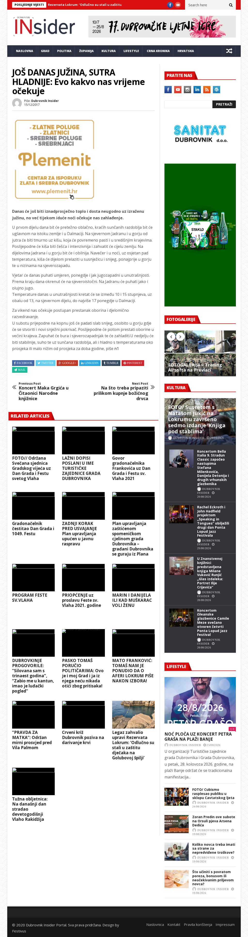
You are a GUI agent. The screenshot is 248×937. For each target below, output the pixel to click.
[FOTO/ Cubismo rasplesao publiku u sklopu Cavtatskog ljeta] (176, 797)
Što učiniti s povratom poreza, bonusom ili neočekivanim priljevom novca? (213, 877)
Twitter (47, 363)
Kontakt (173, 924)
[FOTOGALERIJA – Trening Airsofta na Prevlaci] (200, 353)
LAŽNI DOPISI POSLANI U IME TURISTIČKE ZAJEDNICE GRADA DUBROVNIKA (81, 468)
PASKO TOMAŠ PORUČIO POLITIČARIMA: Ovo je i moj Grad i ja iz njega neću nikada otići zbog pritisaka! (83, 673)
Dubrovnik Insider (45, 101)
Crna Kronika (158, 51)
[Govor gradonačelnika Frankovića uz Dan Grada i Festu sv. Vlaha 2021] (133, 440)
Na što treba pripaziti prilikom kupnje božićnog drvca (121, 391)
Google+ (69, 363)
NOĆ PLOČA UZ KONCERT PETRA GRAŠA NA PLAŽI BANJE (198, 736)
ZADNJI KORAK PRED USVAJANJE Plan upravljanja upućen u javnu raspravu (79, 534)
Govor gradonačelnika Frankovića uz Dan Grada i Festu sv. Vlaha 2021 (131, 468)
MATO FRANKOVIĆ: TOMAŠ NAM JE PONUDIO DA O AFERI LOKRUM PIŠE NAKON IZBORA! (133, 671)
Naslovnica (155, 924)
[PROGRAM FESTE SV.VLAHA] (33, 578)
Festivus (19, 931)
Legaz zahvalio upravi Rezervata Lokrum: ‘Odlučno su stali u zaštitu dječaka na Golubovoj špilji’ (133, 745)
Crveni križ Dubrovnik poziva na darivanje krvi (83, 737)
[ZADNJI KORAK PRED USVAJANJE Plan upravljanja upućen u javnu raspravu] (83, 506)
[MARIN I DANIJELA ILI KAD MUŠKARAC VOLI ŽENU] (133, 578)
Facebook (24, 363)
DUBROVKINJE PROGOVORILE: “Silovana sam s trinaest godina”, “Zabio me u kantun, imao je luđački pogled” (33, 676)
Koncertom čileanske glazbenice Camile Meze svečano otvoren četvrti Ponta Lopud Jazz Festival (213, 622)
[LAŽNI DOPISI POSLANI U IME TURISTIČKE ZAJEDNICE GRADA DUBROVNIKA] (83, 440)
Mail (21, 370)
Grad (45, 51)
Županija (86, 51)
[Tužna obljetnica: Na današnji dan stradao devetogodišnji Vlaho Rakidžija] (33, 781)
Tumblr (112, 363)
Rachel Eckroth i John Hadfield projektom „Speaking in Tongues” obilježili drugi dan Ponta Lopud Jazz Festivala (213, 521)
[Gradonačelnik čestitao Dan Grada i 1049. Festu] (33, 506)
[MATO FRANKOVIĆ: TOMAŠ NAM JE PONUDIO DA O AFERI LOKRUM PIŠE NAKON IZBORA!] (133, 643)
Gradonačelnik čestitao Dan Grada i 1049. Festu (33, 528)
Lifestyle (131, 51)
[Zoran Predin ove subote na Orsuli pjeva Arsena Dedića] (176, 824)
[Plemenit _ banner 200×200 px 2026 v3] (54, 200)
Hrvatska (186, 51)
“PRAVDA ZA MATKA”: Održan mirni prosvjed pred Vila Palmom (32, 740)
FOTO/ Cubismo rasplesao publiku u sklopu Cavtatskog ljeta (213, 793)
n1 (116, 348)
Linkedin (92, 363)
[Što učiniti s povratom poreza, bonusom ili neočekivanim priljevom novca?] (176, 879)
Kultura (108, 51)
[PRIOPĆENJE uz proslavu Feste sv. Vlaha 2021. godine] (83, 578)
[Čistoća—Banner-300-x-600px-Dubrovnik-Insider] (200, 305)
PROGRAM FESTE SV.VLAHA (29, 597)
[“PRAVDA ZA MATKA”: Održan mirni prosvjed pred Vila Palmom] (33, 715)
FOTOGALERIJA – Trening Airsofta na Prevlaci (195, 367)
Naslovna (24, 51)
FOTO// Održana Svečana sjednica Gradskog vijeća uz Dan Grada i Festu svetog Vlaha (31, 468)
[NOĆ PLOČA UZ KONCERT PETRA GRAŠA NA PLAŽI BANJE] (200, 700)
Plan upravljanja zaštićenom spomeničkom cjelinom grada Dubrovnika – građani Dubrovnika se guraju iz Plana (132, 539)
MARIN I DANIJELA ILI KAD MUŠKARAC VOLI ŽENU (132, 600)
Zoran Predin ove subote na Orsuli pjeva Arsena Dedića (213, 821)
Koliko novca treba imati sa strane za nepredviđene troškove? (213, 848)
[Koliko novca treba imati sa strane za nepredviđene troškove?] (176, 852)
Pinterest (134, 363)
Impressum (225, 924)
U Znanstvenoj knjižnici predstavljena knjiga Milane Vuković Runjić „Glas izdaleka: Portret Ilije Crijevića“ (210, 572)
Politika (64, 51)
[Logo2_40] (200, 153)
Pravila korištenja (198, 924)
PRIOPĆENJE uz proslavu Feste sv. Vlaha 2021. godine (81, 600)
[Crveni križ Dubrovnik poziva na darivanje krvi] (83, 715)
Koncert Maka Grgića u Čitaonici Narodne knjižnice (44, 391)
